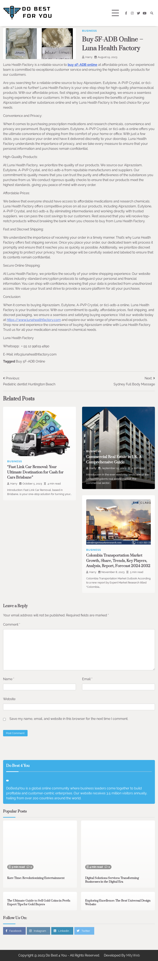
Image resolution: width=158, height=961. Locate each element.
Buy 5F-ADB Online (30, 361)
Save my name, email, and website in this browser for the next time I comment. (68, 719)
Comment (11, 624)
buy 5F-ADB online (82, 65)
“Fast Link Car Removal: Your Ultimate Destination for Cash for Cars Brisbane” (35, 472)
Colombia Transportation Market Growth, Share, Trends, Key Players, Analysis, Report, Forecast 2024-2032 (118, 560)
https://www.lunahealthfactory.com (34, 320)
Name (8, 679)
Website (9, 699)
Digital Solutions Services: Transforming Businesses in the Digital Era (112, 880)
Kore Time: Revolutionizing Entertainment (36, 878)
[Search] (152, 13)
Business (89, 30)
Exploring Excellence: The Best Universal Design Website (118, 902)
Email (87, 679)
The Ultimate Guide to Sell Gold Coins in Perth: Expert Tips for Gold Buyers (38, 902)
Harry (88, 57)
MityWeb (133, 955)
